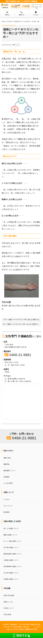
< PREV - (22, 319)
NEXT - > (22, 324)
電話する (21, 13)
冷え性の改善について (11, 573)
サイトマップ (8, 506)
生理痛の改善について (11, 579)
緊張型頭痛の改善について (12, 554)
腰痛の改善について (10, 535)
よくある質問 (8, 483)
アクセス (36, 13)
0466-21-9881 (18, 355)
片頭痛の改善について (11, 560)
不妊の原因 (7, 614)
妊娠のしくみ (8, 602)
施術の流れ (7, 458)
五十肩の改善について (11, 547)
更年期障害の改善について (12, 566)
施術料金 (7, 464)
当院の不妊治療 (9, 595)
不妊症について (9, 608)
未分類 (17, 44)
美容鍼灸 (7, 477)
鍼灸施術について (9, 470)
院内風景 (7, 512)
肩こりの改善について (11, 528)
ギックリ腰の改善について (12, 541)
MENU (7, 13)
